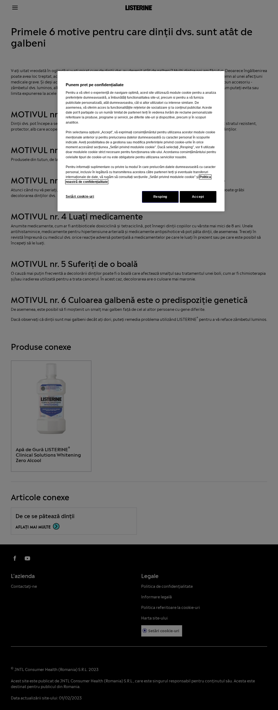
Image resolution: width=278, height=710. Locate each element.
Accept (198, 197)
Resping (160, 197)
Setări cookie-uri (80, 196)
